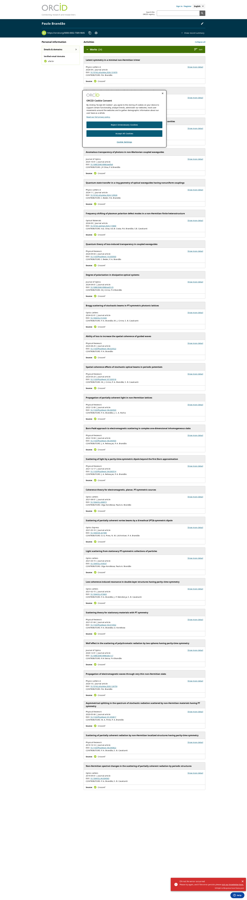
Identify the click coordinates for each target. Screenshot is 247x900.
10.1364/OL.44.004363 (99, 778)
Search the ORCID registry (149, 13)
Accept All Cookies (124, 133)
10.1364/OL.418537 (98, 563)
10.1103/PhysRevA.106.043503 (103, 441)
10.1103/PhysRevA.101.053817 (103, 717)
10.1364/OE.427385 (98, 533)
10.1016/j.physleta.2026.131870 (103, 72)
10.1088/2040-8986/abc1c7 (101, 655)
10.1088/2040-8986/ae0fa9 (101, 164)
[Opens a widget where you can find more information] (237, 895)
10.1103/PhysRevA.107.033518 (103, 379)
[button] (200, 42)
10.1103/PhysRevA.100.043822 (103, 748)
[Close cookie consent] (162, 93)
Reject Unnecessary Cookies (124, 125)
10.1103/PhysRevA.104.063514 (103, 471)
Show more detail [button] (195, 67)
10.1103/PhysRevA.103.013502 (103, 625)
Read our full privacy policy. (98, 117)
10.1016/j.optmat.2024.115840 (103, 226)
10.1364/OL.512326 (98, 318)
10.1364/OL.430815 (98, 502)
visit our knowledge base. (233, 884)
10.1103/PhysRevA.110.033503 (103, 256)
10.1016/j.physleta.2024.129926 (103, 195)
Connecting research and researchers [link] (59, 14)
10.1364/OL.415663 (98, 594)
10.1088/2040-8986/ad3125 (101, 287)
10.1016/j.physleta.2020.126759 (103, 686)
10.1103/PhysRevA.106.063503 (103, 410)
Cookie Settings (124, 142)
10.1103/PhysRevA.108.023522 (103, 348)
